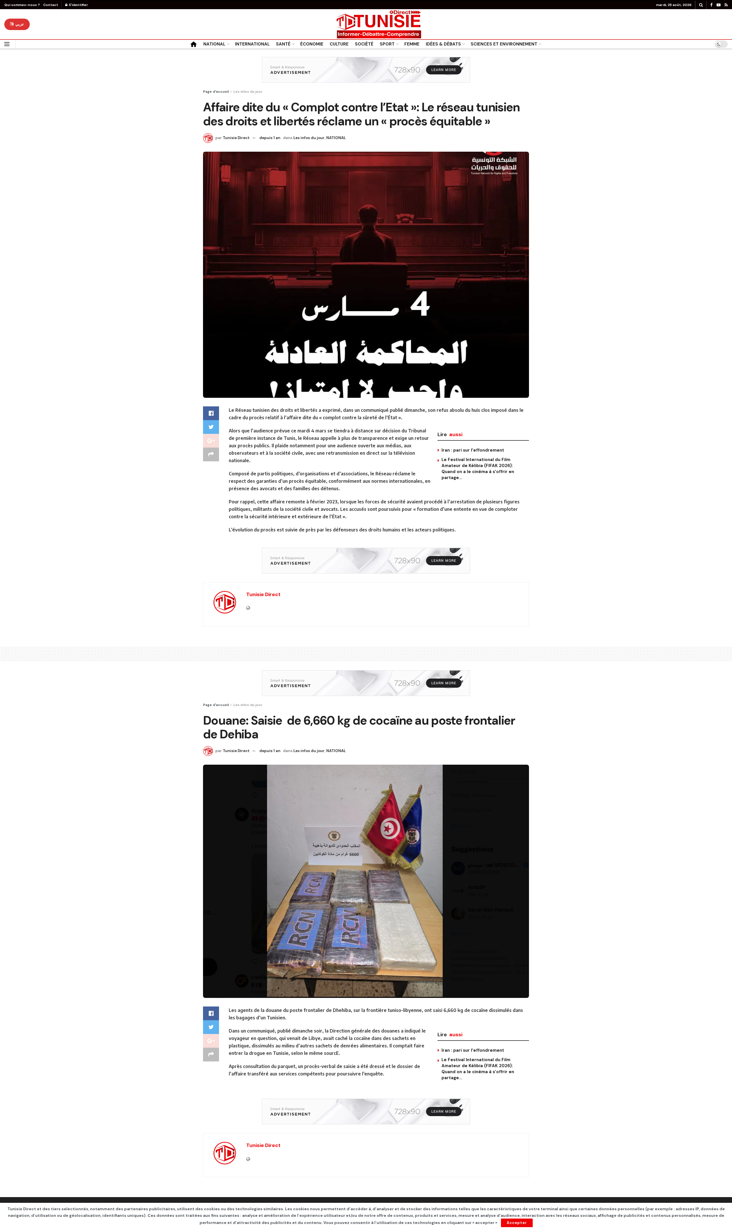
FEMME (411, 44)
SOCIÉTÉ (364, 44)
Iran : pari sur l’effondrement (472, 450)
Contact (50, 5)
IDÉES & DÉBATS (443, 44)
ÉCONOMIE (311, 44)
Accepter (517, 1222)
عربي (19, 24)
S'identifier (78, 5)
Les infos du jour (247, 91)
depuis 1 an (270, 137)
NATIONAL (214, 44)
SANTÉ (283, 44)
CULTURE (339, 44)
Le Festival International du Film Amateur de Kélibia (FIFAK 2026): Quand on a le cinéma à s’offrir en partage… (477, 468)
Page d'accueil (216, 91)
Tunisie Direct (236, 137)
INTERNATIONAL (252, 44)
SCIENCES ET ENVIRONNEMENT (504, 44)
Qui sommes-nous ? (22, 5)
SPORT (387, 44)
